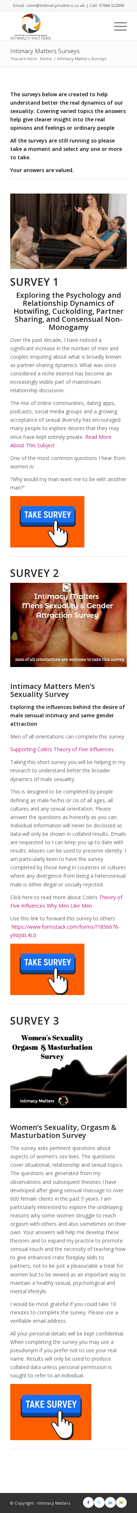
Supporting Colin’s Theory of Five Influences (62, 749)
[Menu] (117, 25)
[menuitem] (117, 25)
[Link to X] (99, 1502)
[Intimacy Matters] (56, 25)
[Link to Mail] (121, 1502)
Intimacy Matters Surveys (45, 51)
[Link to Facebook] (88, 1502)
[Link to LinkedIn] (110, 1502)
